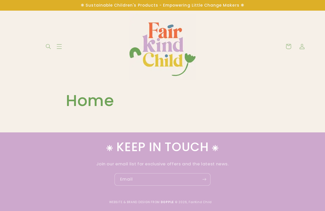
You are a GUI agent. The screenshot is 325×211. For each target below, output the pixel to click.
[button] (11, 46)
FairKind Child (200, 202)
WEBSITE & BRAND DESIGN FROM (141, 202)
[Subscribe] (204, 179)
